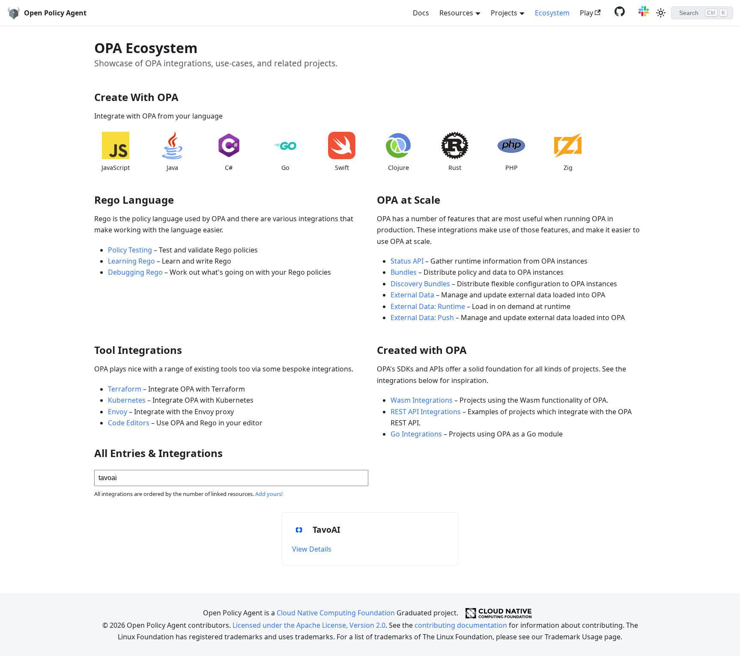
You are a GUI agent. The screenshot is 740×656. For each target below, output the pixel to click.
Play (586, 13)
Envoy (117, 411)
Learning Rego (131, 261)
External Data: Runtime (428, 306)
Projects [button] (504, 13)
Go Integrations (416, 434)
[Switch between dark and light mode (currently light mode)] (661, 13)
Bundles (404, 272)
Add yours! (269, 494)
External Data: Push (422, 317)
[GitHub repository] (618, 13)
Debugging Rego (135, 272)
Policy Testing (130, 250)
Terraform (124, 389)
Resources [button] (456, 13)
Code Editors (128, 422)
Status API (407, 261)
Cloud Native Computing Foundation (336, 612)
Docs (421, 13)
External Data (412, 295)
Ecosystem (552, 13)
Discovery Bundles (420, 283)
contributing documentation (461, 625)
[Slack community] (642, 13)
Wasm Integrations (422, 400)
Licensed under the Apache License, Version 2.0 (309, 625)
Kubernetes (127, 400)
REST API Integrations (426, 411)
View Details (311, 549)
